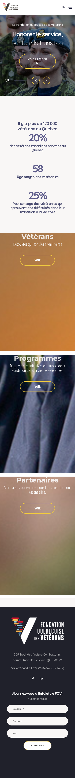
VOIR (38, 260)
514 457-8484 (19, 668)
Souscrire (37, 745)
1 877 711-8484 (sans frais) (47, 668)
